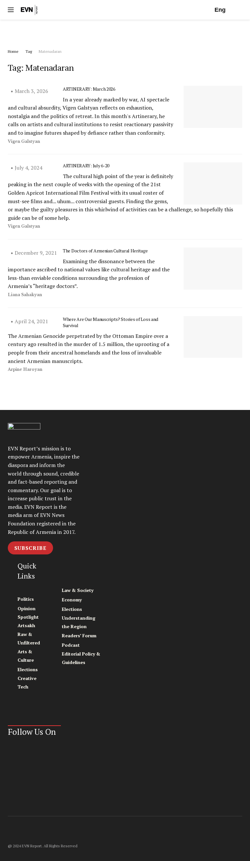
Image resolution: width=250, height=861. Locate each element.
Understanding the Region (78, 622)
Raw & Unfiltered (29, 638)
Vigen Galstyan (24, 141)
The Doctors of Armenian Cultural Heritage (105, 251)
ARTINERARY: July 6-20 (86, 165)
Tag (28, 51)
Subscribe (30, 547)
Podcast (71, 645)
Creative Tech (27, 682)
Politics (26, 599)
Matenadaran (50, 51)
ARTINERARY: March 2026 (89, 89)
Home (13, 51)
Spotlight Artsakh (28, 621)
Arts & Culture (26, 655)
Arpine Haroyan (25, 369)
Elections (28, 669)
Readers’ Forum (79, 635)
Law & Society (77, 590)
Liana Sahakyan (25, 294)
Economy (72, 600)
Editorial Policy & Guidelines (81, 658)
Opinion (26, 608)
